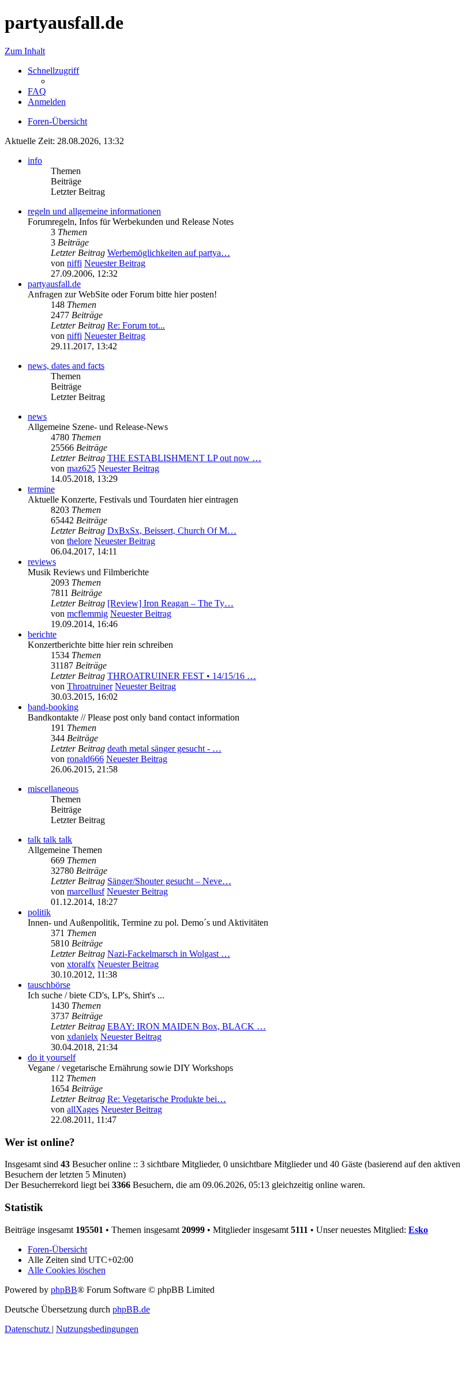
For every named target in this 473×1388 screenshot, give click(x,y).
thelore (79, 541)
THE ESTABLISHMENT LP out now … (184, 458)
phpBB (64, 1290)
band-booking (53, 707)
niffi (74, 263)
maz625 (81, 468)
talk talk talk (50, 839)
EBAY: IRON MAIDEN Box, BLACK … (186, 1026)
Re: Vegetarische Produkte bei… (166, 1099)
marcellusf (85, 891)
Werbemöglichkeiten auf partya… (168, 253)
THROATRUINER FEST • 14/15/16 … (181, 676)
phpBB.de (131, 1309)
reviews (42, 562)
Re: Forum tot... (136, 325)
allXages (83, 1109)
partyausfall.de (54, 284)
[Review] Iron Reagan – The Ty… (170, 603)
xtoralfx (81, 964)
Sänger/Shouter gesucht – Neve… (169, 881)
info (35, 160)
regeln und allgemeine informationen (94, 211)
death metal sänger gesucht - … (164, 748)
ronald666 (85, 759)
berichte (42, 634)
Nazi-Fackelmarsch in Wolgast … (168, 954)
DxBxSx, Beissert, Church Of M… (171, 530)
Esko (418, 1230)
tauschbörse (49, 985)
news (37, 416)
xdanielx (82, 1037)
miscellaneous (53, 789)
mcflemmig (87, 613)
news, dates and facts (66, 366)
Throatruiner (89, 686)
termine (41, 489)
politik (39, 912)
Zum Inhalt (25, 51)
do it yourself (52, 1057)
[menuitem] (37, 91)
